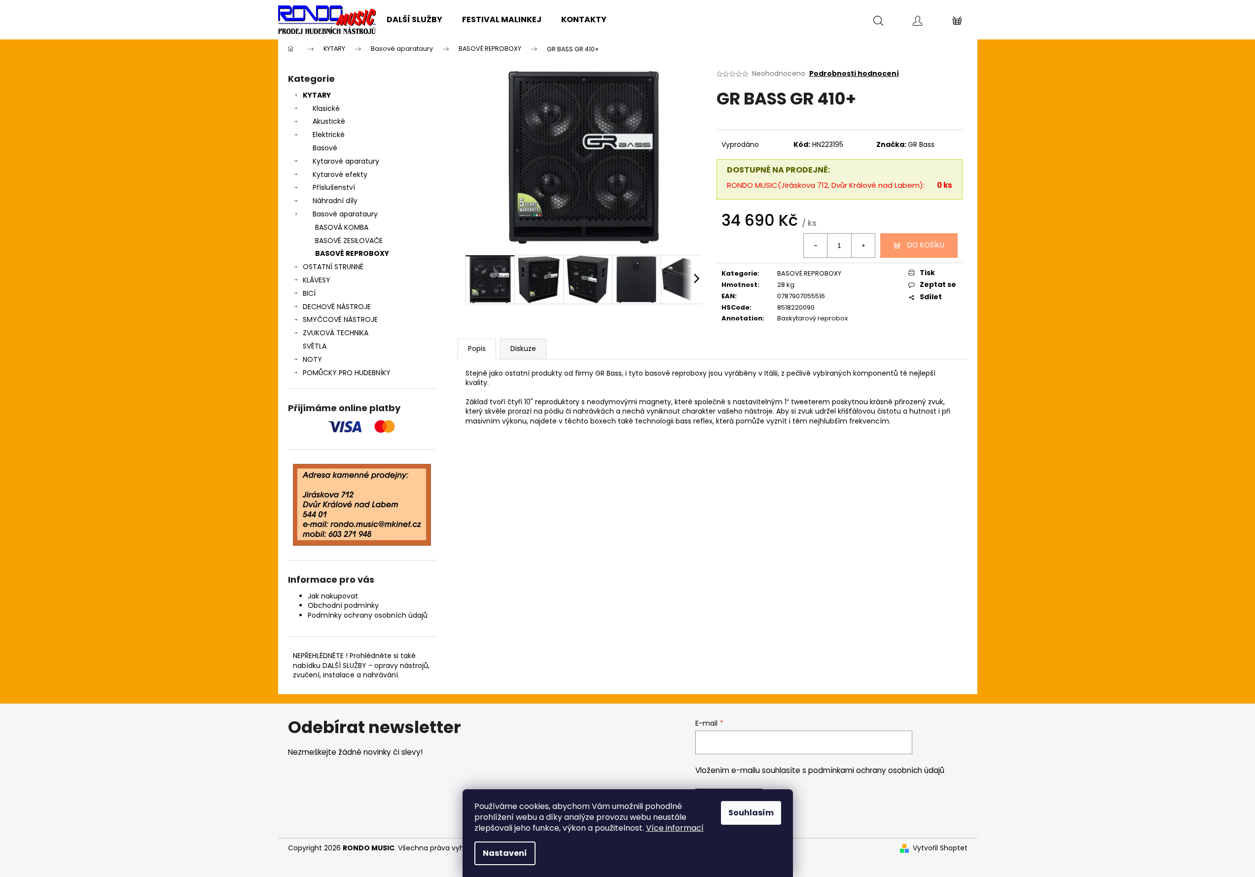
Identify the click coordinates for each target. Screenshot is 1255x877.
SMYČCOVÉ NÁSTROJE (340, 319)
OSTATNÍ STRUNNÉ (333, 267)
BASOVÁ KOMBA (341, 227)
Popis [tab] (477, 348)
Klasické (326, 108)
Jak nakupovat (333, 596)
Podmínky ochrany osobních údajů (368, 615)
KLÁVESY (316, 280)
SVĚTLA (314, 346)
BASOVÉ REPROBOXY (352, 253)
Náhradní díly (335, 201)
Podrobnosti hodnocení (854, 73)
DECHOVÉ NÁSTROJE (337, 307)
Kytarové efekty (340, 174)
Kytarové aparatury (346, 161)
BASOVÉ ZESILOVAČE (349, 241)
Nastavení (505, 853)
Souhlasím (751, 812)
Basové (325, 148)
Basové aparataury (345, 214)
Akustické (329, 121)
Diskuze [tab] (523, 348)
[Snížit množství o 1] (815, 245)
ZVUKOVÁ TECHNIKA (335, 333)
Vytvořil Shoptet (940, 848)
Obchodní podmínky (343, 605)
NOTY (312, 359)
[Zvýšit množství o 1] (863, 245)
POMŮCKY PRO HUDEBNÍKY (347, 373)
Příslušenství (334, 187)
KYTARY (317, 95)
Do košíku (925, 245)
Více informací (675, 828)
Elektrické (329, 135)
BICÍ (309, 293)
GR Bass (921, 144)
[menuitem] (414, 19)
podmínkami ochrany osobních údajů (876, 770)
